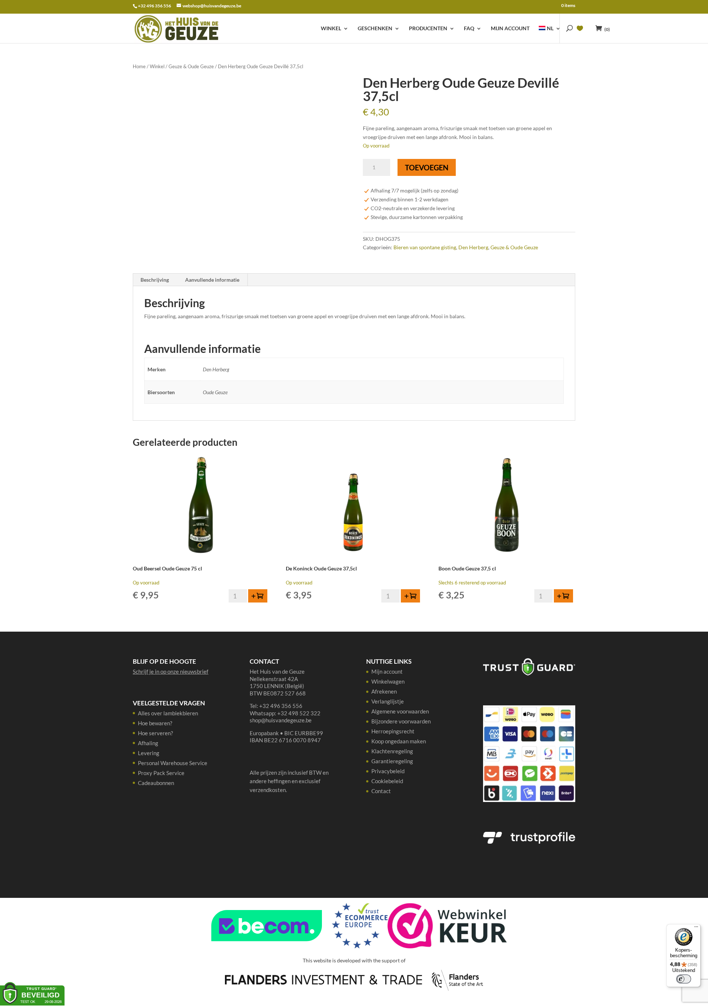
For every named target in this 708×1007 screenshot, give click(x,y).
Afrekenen (384, 691)
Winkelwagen (388, 681)
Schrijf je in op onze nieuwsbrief (170, 671)
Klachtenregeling (392, 751)
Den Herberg (473, 247)
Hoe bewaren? (155, 723)
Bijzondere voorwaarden (401, 721)
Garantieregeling (392, 761)
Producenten (428, 28)
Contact (381, 791)
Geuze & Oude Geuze (191, 66)
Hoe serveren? (155, 733)
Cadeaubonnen (156, 782)
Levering (148, 753)
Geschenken (375, 28)
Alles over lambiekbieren (168, 713)
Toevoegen (426, 167)
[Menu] (696, 928)
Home (139, 66)
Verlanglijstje (387, 701)
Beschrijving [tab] (154, 280)
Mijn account (510, 28)
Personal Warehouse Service (172, 763)
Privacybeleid (388, 771)
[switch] (683, 979)
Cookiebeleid (387, 781)
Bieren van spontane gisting (424, 247)
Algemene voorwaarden (400, 711)
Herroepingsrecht (392, 731)
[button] (257, 596)
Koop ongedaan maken (398, 741)
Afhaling (148, 743)
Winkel (331, 28)
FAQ (469, 28)
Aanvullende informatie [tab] (212, 280)
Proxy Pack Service (161, 773)
